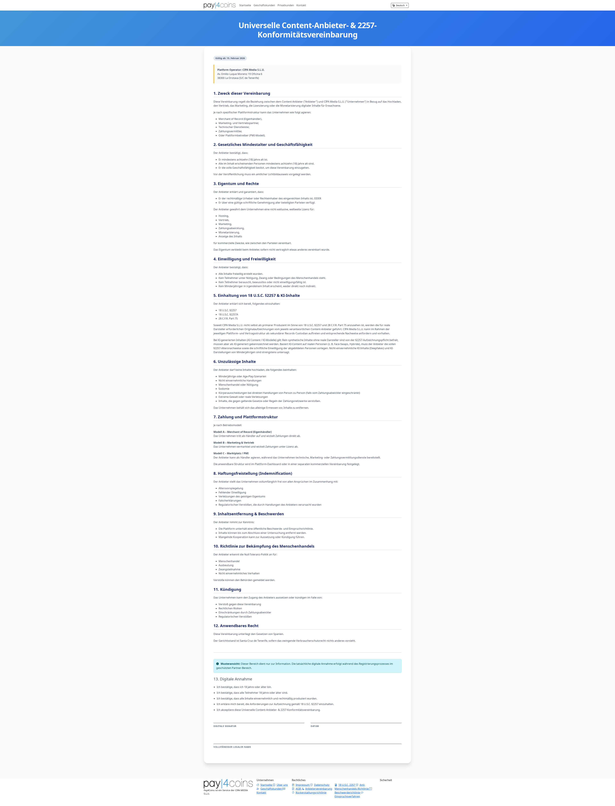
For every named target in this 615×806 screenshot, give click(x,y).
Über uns (282, 785)
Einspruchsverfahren (347, 796)
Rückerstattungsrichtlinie (311, 792)
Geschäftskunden (264, 5)
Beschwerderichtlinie (348, 792)
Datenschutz (321, 785)
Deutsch (400, 5)
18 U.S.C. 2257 (347, 785)
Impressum (303, 785)
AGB (298, 788)
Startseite (245, 5)
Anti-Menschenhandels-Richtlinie (352, 786)
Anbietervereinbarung (318, 788)
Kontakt (301, 5)
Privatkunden (286, 5)
